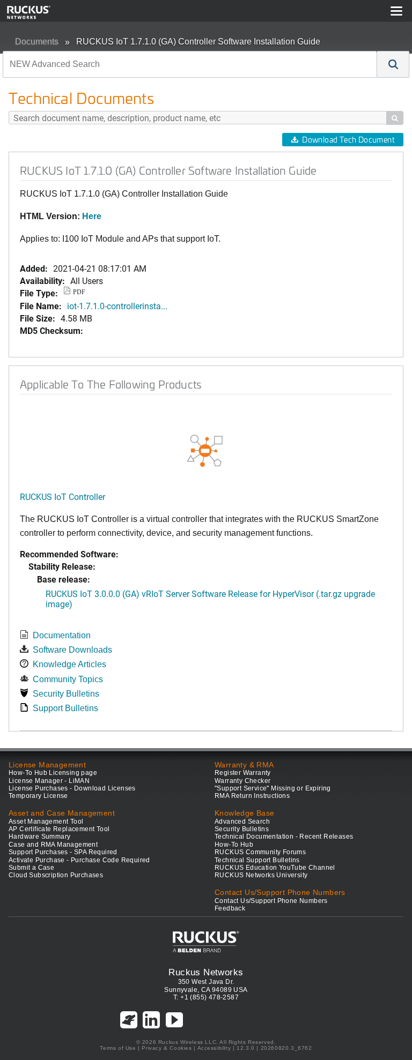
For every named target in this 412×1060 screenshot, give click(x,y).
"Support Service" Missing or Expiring (273, 788)
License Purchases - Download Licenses (72, 788)
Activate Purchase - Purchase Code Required (79, 860)
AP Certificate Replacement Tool (59, 829)
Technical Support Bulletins (257, 860)
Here (91, 216)
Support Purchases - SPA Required (63, 852)
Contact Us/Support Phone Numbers (271, 901)
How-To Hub (234, 844)
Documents (36, 41)
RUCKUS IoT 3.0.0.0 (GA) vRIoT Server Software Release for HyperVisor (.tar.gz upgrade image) (210, 598)
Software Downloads (72, 649)
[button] (393, 64)
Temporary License (38, 796)
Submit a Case (31, 867)
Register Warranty (243, 773)
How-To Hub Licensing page (53, 773)
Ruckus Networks (205, 972)
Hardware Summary (39, 836)
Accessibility (214, 1048)
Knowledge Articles (69, 664)
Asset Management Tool (46, 821)
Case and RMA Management (53, 844)
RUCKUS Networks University (261, 875)
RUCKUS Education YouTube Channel (275, 867)
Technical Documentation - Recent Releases (284, 836)
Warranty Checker (242, 781)
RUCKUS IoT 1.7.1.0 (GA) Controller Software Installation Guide (198, 41)
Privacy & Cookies (167, 1048)
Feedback (230, 908)
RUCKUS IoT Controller (62, 496)
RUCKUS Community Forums (260, 852)
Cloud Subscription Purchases (56, 875)
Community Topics (68, 679)
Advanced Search (242, 821)
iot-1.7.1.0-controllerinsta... (117, 305)
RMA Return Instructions (252, 796)
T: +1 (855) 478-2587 (206, 997)
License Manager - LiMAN (49, 781)
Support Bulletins (65, 708)
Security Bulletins (66, 693)
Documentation (62, 635)
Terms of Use (118, 1048)
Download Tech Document (348, 140)
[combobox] (190, 64)
